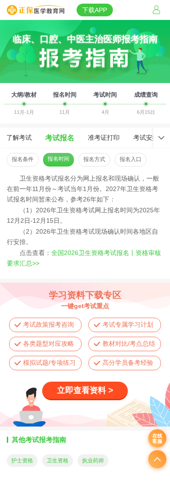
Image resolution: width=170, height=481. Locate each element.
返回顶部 (157, 459)
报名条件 (23, 159)
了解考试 (19, 137)
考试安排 (146, 137)
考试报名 (59, 137)
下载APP (94, 10)
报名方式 (94, 159)
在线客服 (157, 438)
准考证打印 (104, 137)
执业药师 (93, 460)
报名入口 (130, 159)
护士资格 (22, 460)
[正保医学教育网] (35, 10)
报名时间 (58, 159)
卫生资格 (57, 460)
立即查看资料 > (85, 390)
